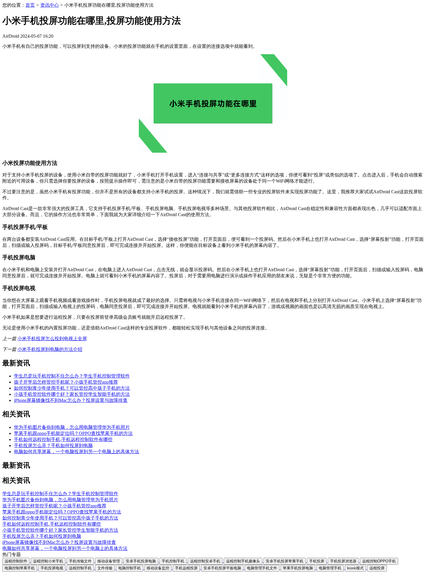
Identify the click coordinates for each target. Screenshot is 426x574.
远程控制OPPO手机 (379, 561)
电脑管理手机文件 (262, 568)
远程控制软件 (16, 561)
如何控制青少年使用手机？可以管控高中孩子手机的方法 (72, 388)
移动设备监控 (158, 568)
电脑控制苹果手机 (20, 568)
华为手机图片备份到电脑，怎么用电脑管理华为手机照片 (72, 427)
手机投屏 (316, 561)
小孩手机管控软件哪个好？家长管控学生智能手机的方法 (72, 394)
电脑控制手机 (129, 568)
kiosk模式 (355, 568)
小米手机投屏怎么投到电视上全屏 (52, 338)
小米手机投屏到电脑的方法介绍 (49, 349)
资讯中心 (49, 5)
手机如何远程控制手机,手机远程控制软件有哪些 (63, 439)
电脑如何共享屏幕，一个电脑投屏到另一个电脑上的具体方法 (76, 451)
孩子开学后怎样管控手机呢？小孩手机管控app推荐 (66, 382)
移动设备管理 (108, 561)
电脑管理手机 (330, 568)
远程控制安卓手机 (205, 561)
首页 (30, 5)
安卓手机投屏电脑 (141, 561)
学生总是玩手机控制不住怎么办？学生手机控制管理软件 (72, 375)
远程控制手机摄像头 (243, 561)
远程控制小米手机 (48, 561)
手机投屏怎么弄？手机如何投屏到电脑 (53, 445)
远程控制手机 (80, 568)
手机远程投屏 (186, 568)
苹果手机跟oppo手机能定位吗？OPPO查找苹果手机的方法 (73, 433)
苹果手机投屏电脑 (298, 568)
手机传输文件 (80, 561)
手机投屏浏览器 (343, 561)
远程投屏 (377, 568)
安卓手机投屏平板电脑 (222, 568)
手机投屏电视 (52, 568)
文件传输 (104, 568)
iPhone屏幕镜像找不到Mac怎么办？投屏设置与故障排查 (71, 400)
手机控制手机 (173, 561)
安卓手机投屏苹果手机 (284, 561)
